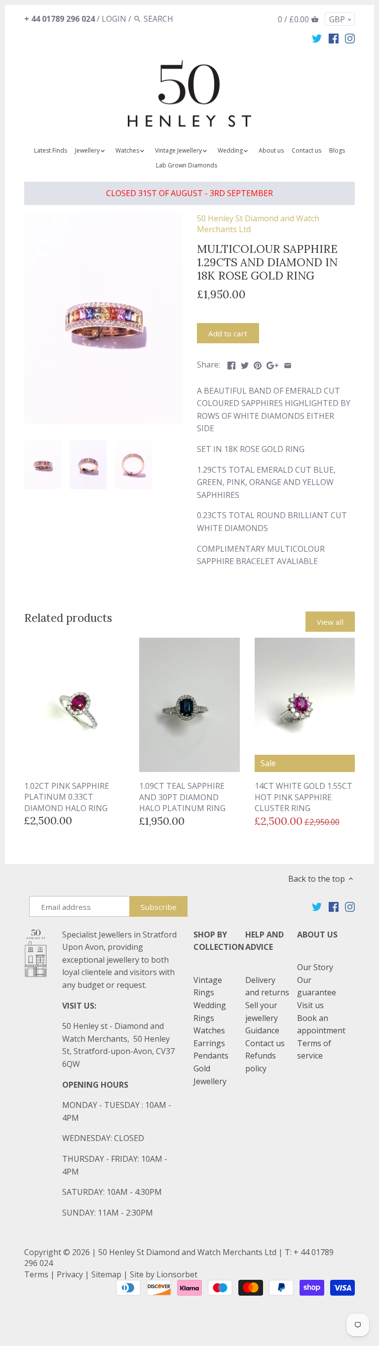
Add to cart (227, 333)
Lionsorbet (176, 1274)
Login (114, 18)
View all (330, 622)
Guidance (262, 1030)
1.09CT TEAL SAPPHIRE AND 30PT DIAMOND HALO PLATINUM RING (182, 797)
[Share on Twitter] (245, 363)
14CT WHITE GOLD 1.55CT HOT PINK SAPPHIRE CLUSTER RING (303, 797)
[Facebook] (334, 38)
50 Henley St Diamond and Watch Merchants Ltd (187, 1252)
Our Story (315, 967)
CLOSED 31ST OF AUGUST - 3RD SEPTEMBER (189, 193)
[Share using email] (288, 363)
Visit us (310, 1005)
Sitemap (106, 1274)
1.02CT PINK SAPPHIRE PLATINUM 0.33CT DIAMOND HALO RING (66, 797)
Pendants (210, 1055)
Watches (209, 1030)
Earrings (209, 1043)
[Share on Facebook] (231, 363)
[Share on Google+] (272, 363)
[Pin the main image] (258, 363)
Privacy (70, 1274)
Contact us (265, 1043)
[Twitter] (317, 38)
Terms (36, 1274)
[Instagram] (350, 38)
